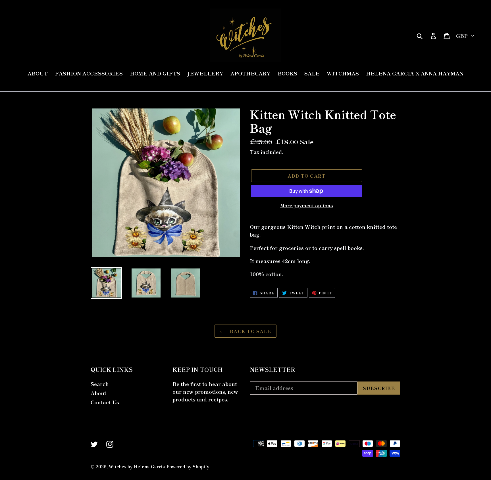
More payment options (306, 205)
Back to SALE (249, 331)
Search (100, 383)
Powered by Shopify (188, 466)
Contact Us (105, 402)
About (98, 393)
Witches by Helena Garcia (137, 466)
